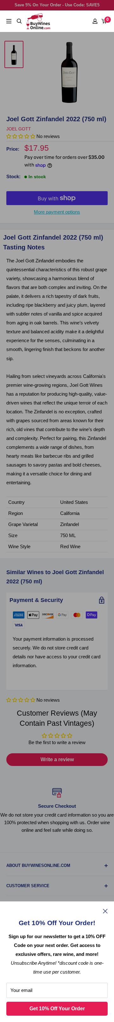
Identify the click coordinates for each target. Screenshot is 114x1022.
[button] (20, 700)
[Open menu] (8, 21)
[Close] (105, 910)
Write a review (57, 759)
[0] (104, 21)
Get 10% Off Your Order (57, 1008)
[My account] (95, 21)
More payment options (57, 212)
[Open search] (19, 21)
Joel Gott (18, 128)
